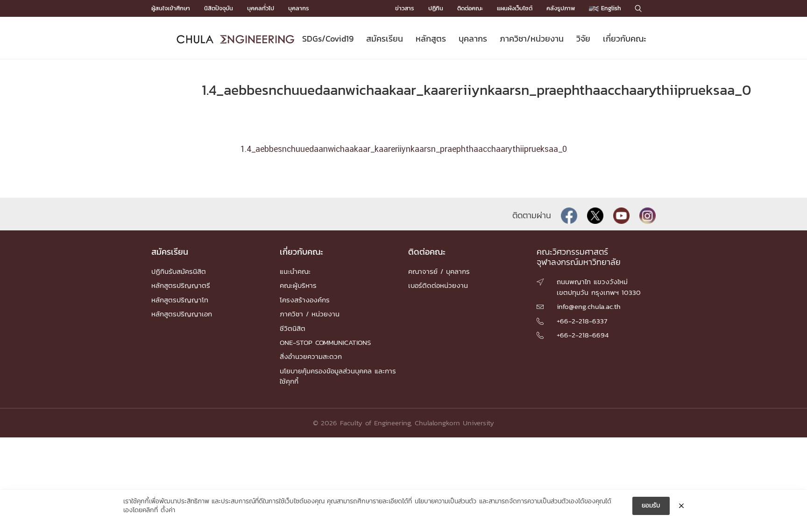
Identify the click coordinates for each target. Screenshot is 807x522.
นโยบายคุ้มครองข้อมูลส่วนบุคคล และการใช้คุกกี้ (338, 375)
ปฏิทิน (435, 8)
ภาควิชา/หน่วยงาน (532, 38)
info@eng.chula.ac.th (589, 306)
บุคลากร (298, 8)
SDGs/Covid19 (328, 38)
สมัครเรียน (384, 38)
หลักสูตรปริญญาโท (179, 299)
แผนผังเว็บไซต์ (514, 8)
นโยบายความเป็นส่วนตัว (445, 501)
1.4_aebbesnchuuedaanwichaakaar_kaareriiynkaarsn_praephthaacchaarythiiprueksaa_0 (403, 149)
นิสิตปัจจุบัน (218, 8)
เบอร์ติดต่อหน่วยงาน (438, 285)
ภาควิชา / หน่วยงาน (310, 313)
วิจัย (583, 38)
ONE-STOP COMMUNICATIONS (325, 342)
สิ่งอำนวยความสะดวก (311, 356)
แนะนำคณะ (295, 271)
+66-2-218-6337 (582, 320)
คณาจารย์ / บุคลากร (439, 271)
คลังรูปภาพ (560, 8)
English (610, 8)
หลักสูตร (431, 38)
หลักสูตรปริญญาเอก (181, 313)
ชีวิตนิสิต (292, 328)
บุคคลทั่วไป (260, 8)
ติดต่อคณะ (470, 8)
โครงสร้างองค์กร (305, 299)
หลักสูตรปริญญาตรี (180, 285)
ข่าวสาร (404, 8)
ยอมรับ (651, 505)
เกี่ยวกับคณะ (624, 38)
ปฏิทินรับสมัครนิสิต (178, 271)
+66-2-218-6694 (583, 334)
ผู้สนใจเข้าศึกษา (170, 8)
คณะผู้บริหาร (298, 285)
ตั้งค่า (168, 510)
